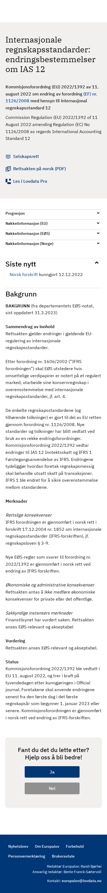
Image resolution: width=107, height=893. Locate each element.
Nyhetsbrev (18, 846)
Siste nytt (20, 263)
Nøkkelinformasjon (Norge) (29, 243)
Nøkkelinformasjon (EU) (26, 223)
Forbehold (75, 846)
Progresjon (15, 213)
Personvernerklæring (26, 856)
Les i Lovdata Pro (30, 181)
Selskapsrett (26, 156)
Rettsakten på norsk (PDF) (39, 168)
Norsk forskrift (24, 274)
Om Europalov (47, 846)
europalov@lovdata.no (82, 880)
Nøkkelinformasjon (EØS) (27, 233)
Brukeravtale (63, 856)
